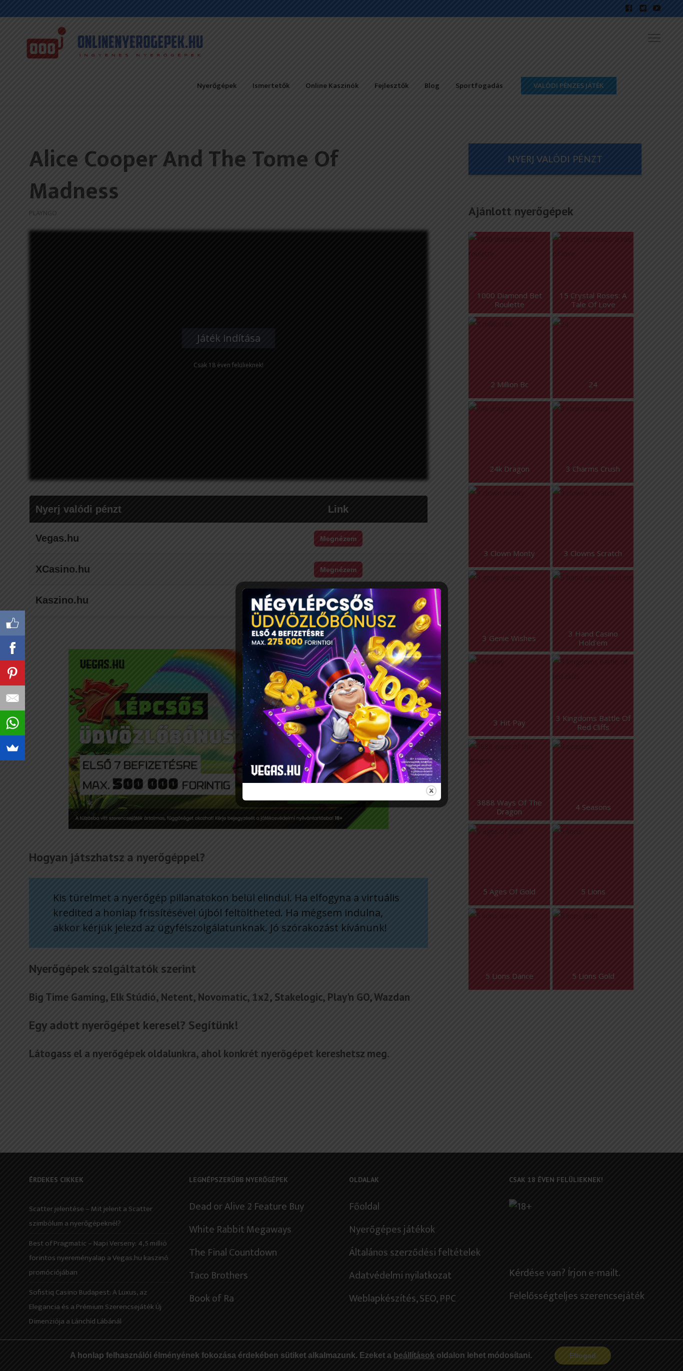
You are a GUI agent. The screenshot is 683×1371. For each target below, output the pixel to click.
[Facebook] (12, 648)
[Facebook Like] (12, 623)
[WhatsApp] (12, 722)
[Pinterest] (12, 673)
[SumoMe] (12, 747)
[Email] (12, 698)
